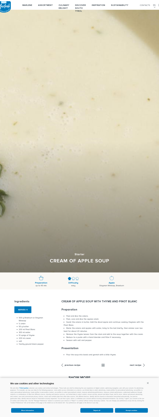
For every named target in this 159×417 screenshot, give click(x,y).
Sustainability (119, 5)
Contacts (145, 5)
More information (27, 410)
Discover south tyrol (80, 8)
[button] (148, 383)
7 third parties (23, 388)
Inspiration (98, 5)
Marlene (27, 5)
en (154, 5)
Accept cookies (131, 410)
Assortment (45, 5)
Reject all (96, 410)
